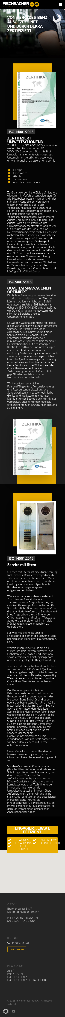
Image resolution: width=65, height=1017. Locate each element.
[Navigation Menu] (60, 4)
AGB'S (11, 971)
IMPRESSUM (15, 974)
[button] (5, 1011)
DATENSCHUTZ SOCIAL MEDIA (27, 980)
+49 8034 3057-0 (19, 943)
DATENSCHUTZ (17, 977)
